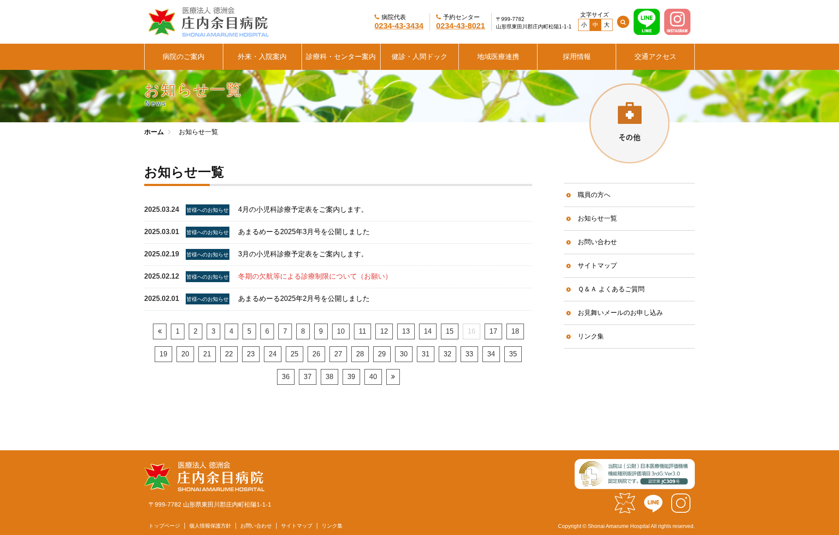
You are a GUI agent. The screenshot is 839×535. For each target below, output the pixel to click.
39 (351, 376)
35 (513, 354)
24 (273, 354)
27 (338, 354)
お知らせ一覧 (597, 218)
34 (491, 354)
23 (251, 354)
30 (404, 354)
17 (493, 331)
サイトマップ (597, 265)
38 (329, 376)
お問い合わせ (597, 241)
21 (207, 354)
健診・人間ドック (419, 56)
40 (373, 376)
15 (450, 331)
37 (308, 376)
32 (447, 354)
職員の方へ (594, 194)
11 (362, 331)
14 (428, 331)
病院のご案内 (184, 56)
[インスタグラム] (681, 510)
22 (229, 354)
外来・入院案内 (262, 56)
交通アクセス (655, 56)
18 (515, 331)
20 (185, 354)
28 (360, 354)
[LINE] (647, 31)
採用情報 (577, 56)
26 (316, 354)
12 (384, 331)
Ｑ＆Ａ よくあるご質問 (611, 289)
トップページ (164, 526)
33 (469, 354)
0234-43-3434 (398, 25)
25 (294, 354)
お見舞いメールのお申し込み (620, 312)
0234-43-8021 (460, 25)
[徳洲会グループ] (625, 510)
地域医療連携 (498, 56)
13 (406, 331)
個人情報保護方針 (210, 526)
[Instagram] (677, 31)
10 (341, 331)
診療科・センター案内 (341, 56)
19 (163, 354)
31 (426, 354)
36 (286, 376)
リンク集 (591, 336)
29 (382, 354)
